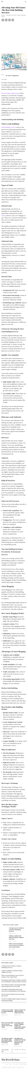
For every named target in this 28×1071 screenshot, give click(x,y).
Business (3, 15)
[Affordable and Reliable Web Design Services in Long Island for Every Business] (20, 1034)
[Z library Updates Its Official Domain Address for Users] (5, 937)
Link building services (8, 127)
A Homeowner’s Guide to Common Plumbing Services (16, 929)
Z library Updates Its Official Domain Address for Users (16, 937)
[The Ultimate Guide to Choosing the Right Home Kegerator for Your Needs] (7, 1034)
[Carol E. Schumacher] (3, 75)
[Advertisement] (14, 39)
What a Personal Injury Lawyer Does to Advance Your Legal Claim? (16, 945)
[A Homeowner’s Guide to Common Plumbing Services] (5, 929)
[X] (6, 20)
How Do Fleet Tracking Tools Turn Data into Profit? (12, 995)
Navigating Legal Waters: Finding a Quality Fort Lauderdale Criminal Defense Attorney (19, 1025)
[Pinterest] (9, 20)
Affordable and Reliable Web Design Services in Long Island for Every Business (20, 1041)
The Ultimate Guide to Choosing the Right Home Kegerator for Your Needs (7, 1040)
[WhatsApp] (12, 20)
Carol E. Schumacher (13, 75)
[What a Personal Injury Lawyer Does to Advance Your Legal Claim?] (5, 944)
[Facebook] (2, 20)
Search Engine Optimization (10, 93)
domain (3, 215)
